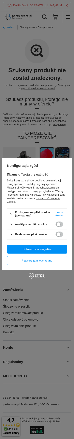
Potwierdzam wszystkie (37, 249)
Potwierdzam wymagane (37, 260)
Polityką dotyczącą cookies (41, 184)
